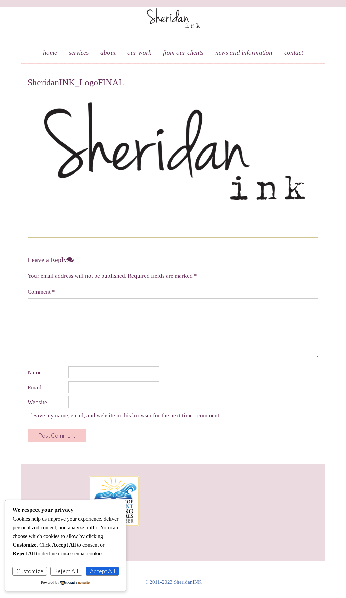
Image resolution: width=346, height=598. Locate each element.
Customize (29, 571)
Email (35, 387)
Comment (41, 292)
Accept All (102, 571)
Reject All (66, 571)
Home (50, 52)
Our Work (139, 52)
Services (79, 52)
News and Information (243, 52)
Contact (293, 52)
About (108, 52)
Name (35, 372)
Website (37, 402)
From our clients (183, 52)
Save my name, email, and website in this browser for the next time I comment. (127, 415)
